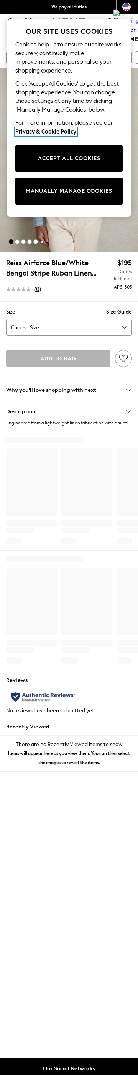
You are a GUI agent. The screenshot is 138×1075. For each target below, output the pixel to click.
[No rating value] (20, 289)
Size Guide (119, 312)
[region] (69, 118)
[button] (11, 241)
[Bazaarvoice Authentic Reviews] (43, 697)
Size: (11, 312)
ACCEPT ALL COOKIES (69, 158)
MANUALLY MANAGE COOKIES (69, 191)
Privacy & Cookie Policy (45, 131)
